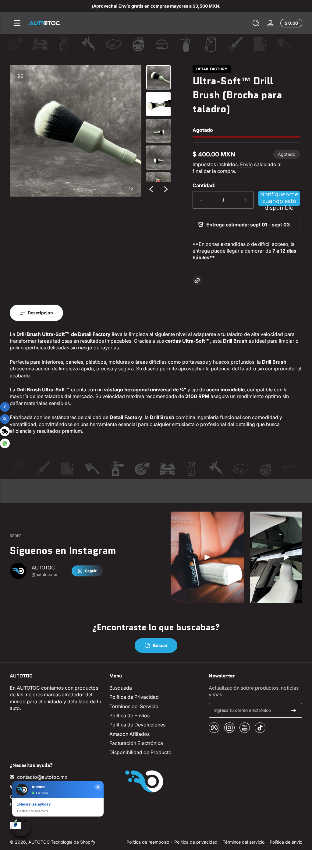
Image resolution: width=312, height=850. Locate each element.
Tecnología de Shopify (73, 842)
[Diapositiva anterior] (151, 189)
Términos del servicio (243, 842)
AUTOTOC (39, 842)
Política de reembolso (147, 842)
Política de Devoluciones (137, 725)
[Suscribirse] (293, 710)
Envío (246, 164)
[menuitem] (156, 687)
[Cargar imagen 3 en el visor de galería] (158, 131)
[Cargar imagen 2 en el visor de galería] (158, 104)
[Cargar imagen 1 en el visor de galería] (158, 77)
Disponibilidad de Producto (140, 752)
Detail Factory (211, 69)
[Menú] (17, 23)
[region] (156, 6)
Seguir (91, 570)
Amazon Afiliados (129, 734)
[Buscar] (256, 23)
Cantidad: (204, 185)
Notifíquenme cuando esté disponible (279, 198)
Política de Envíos (129, 715)
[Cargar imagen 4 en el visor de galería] (158, 157)
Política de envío (286, 842)
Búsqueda (120, 688)
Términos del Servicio (133, 706)
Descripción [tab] (40, 312)
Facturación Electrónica (136, 743)
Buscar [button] (160, 645)
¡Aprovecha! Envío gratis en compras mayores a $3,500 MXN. (156, 6)
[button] (256, 23)
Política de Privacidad (134, 697)
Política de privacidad (196, 842)
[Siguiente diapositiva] (165, 189)
